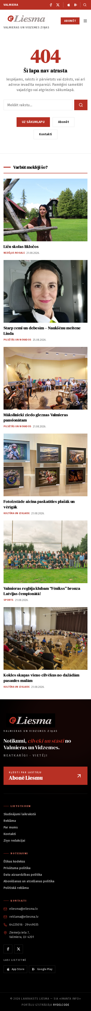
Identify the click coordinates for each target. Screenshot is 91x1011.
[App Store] (68, 4)
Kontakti (45, 134)
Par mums (11, 827)
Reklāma (10, 821)
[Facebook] (50, 4)
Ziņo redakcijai (14, 840)
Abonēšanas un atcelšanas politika (29, 881)
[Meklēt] (83, 4)
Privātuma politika (17, 868)
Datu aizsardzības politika (23, 875)
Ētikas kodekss (14, 861)
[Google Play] (75, 4)
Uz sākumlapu (33, 122)
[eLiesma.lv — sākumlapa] (26, 18)
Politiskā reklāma (16, 888)
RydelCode (61, 1004)
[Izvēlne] (85, 21)
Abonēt (70, 20)
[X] (58, 4)
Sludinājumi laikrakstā (20, 814)
